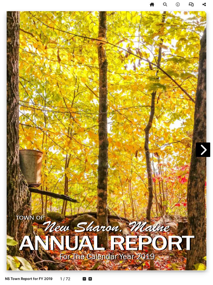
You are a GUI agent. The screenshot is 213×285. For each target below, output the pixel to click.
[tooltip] (152, 4)
